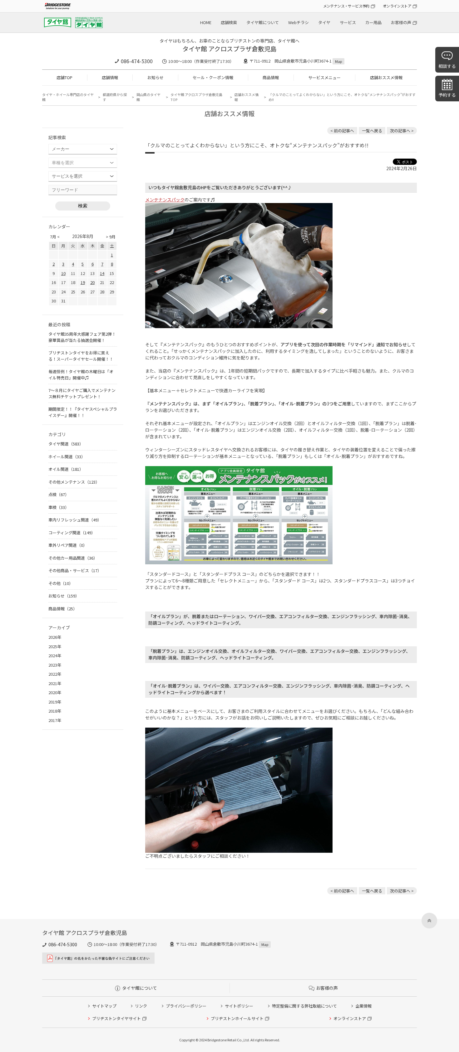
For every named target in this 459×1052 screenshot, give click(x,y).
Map (338, 61)
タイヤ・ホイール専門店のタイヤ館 (68, 97)
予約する (447, 95)
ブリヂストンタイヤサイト (116, 1018)
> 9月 (111, 237)
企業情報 (363, 1006)
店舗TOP (64, 77)
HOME (205, 22)
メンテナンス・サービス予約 (346, 5)
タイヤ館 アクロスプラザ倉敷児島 (229, 48)
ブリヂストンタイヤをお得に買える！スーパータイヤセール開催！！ (80, 356)
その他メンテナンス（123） (74, 482)
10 (63, 273)
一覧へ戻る (372, 131)
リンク (141, 1006)
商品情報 (271, 77)
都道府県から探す (115, 97)
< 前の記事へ (342, 131)
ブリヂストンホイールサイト (237, 1018)
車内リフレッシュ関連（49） (74, 520)
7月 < (55, 237)
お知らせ (155, 77)
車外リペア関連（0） (67, 545)
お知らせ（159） (63, 596)
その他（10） (60, 583)
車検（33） (58, 507)
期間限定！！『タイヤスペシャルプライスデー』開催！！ (82, 412)
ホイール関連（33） (66, 457)
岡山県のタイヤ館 (148, 97)
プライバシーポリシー (186, 1006)
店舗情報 (110, 77)
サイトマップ (104, 1006)
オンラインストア (397, 5)
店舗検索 (229, 22)
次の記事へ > (402, 131)
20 (92, 282)
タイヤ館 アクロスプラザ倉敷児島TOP (196, 97)
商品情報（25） (62, 609)
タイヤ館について (262, 22)
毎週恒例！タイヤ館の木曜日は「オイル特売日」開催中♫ (80, 374)
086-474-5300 (137, 61)
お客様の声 (401, 22)
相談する (447, 66)
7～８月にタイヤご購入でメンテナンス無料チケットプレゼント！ (82, 393)
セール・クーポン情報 (213, 77)
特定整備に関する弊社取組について (304, 1006)
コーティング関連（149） (71, 533)
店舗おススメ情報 (386, 77)
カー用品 (373, 22)
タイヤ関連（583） (65, 444)
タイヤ (324, 22)
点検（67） (58, 494)
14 (102, 273)
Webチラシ (298, 22)
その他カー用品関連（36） (72, 558)
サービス (348, 22)
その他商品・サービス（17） (74, 570)
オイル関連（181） (65, 469)
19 (83, 282)
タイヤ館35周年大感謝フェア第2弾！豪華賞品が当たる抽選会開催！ (82, 337)
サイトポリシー (239, 1006)
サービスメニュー (324, 77)
